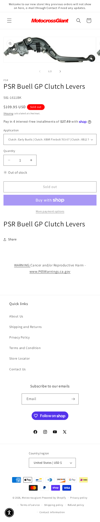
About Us (16, 316)
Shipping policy (53, 505)
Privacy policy (78, 497)
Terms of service (30, 505)
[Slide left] (40, 71)
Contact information (52, 512)
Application (11, 130)
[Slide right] (60, 71)
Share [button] (12, 239)
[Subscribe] (73, 398)
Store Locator (19, 358)
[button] (9, 20)
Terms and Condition (25, 348)
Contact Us (17, 369)
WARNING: (22, 265)
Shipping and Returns (25, 327)
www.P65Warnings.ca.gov (50, 271)
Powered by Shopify (54, 497)
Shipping (8, 113)
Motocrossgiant (31, 497)
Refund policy (76, 505)
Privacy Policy (19, 337)
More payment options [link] (50, 211)
